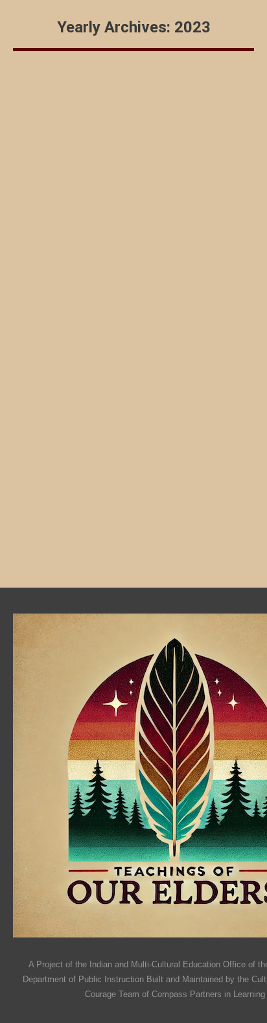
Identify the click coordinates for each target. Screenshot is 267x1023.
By (127, 162)
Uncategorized (56, 162)
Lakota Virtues (74, 352)
